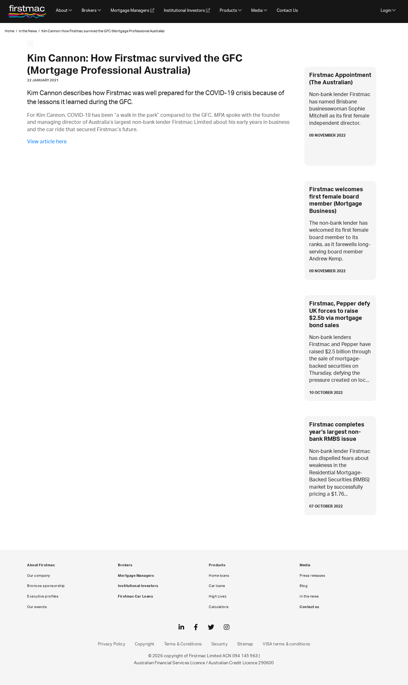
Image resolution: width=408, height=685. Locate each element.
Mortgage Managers (130, 11)
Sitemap (245, 644)
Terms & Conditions (183, 644)
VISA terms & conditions (286, 644)
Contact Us (287, 11)
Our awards (37, 607)
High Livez (217, 596)
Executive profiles (42, 596)
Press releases (312, 575)
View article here (47, 141)
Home (9, 31)
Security (219, 644)
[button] (64, 11)
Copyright (145, 644)
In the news (309, 596)
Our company (38, 575)
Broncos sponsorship (46, 586)
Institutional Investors (185, 11)
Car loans (217, 586)
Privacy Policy (111, 644)
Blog (304, 586)
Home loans (219, 575)
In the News (28, 31)
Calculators (219, 607)
